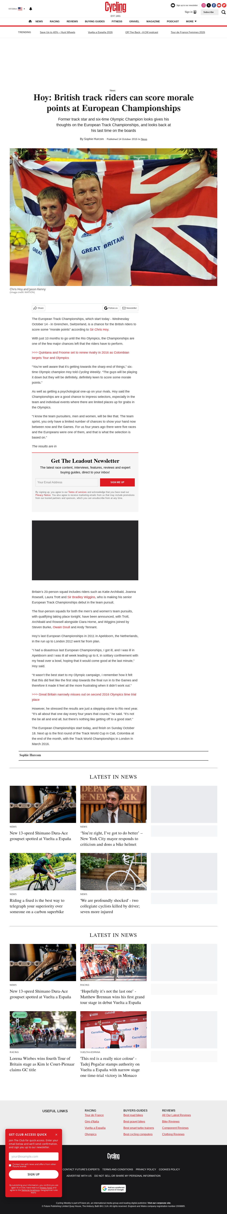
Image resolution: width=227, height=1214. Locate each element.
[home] (30, 21)
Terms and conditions (117, 1169)
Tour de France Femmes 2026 (188, 32)
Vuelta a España (95, 1127)
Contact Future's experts (81, 1169)
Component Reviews (175, 1127)
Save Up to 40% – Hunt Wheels (57, 32)
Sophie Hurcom (94, 139)
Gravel (134, 21)
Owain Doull (61, 627)
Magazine (153, 21)
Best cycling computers (138, 1134)
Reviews (72, 21)
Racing (55, 21)
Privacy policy (146, 1169)
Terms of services (77, 492)
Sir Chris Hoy (99, 329)
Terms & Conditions (30, 1190)
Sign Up (34, 1174)
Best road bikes (133, 1115)
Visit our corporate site (159, 1203)
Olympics (90, 1134)
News (39, 21)
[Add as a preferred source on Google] (113, 1188)
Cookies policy (169, 1169)
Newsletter (131, 308)
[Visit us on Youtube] (219, 5)
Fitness (117, 21)
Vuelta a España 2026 (100, 32)
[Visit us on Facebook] (214, 5)
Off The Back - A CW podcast (141, 32)
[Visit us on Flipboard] (224, 5)
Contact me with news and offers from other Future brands (34, 1165)
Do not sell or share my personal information (127, 1175)
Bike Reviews (170, 1121)
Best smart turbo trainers (138, 1127)
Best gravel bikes (134, 1121)
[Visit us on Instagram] (203, 5)
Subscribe (208, 12)
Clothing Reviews (173, 1134)
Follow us (113, 308)
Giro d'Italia (92, 1121)
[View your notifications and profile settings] (30, 8)
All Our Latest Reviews (176, 1115)
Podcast (173, 21)
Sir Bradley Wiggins (81, 597)
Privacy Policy (46, 1187)
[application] (85, 550)
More (190, 21)
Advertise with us (79, 1175)
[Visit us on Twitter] (209, 5)
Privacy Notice (43, 495)
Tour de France (94, 1115)
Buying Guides (95, 21)
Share (41, 308)
